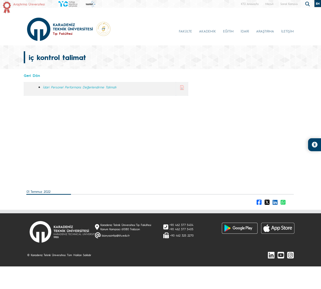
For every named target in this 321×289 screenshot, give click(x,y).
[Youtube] (281, 255)
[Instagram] (290, 255)
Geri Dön (32, 75)
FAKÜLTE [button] (185, 31)
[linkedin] (271, 255)
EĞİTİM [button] (228, 31)
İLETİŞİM (287, 31)
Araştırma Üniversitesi (29, 4)
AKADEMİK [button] (207, 31)
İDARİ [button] (245, 31)
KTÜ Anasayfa (249, 4)
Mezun (269, 4)
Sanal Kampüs (289, 4)
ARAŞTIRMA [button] (265, 31)
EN (318, 3)
